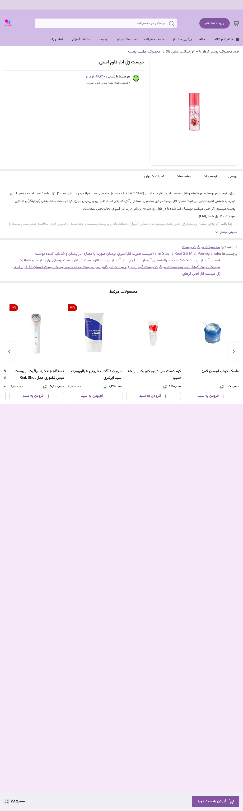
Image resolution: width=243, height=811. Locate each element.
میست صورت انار (139, 254)
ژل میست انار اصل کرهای (201, 274)
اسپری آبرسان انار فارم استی (141, 261)
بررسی (232, 176)
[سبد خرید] (236, 23)
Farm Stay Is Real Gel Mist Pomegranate (186, 254)
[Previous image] (156, 112)
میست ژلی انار (84, 261)
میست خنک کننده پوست (74, 267)
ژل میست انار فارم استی (111, 267)
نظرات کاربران (154, 176)
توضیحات (210, 176)
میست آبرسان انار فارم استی (33, 267)
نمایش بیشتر (228, 232)
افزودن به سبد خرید (212, 801)
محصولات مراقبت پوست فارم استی (155, 267)
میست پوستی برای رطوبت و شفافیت (46, 261)
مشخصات (183, 176)
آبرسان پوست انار (108, 261)
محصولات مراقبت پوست (144, 51)
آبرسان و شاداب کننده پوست (56, 254)
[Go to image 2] (191, 161)
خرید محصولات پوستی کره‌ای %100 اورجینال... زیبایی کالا (202, 51)
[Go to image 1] (196, 161)
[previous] (233, 351)
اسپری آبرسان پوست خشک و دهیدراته (191, 261)
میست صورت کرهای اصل (201, 267)
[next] (9, 351)
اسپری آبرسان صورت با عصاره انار (102, 254)
